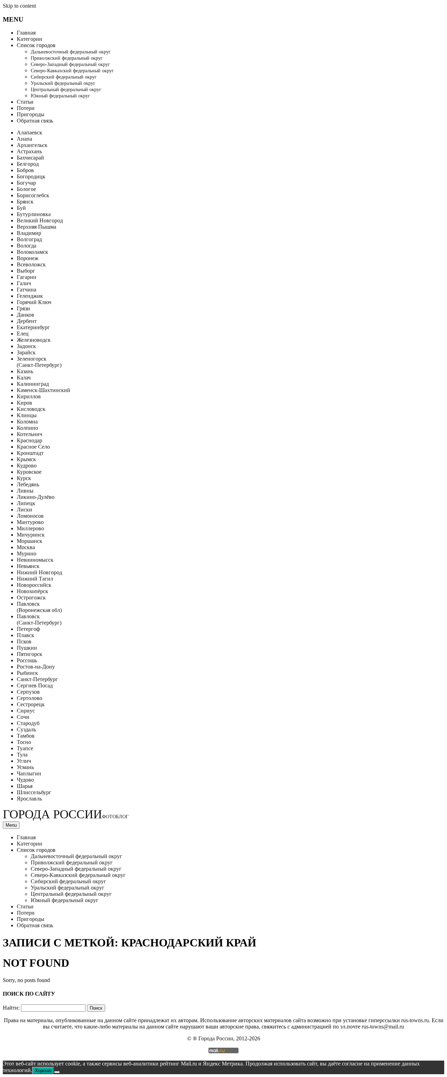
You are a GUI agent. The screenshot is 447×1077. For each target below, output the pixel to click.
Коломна (27, 422)
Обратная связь (35, 121)
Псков (24, 641)
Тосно (24, 742)
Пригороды (30, 114)
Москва (26, 547)
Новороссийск (34, 585)
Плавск (25, 635)
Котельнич (29, 434)
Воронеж (27, 258)
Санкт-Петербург (37, 679)
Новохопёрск (32, 591)
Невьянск (28, 566)
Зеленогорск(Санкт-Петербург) (39, 362)
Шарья (24, 786)
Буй (21, 208)
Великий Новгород (40, 220)
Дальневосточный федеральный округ (71, 51)
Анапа (24, 139)
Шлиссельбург (34, 792)
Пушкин (27, 648)
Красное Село (33, 447)
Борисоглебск (33, 195)
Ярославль (29, 799)
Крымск (26, 459)
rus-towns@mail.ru (383, 1027)
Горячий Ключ (34, 302)
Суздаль (26, 729)
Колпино (27, 428)
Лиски (24, 509)
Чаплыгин (29, 773)
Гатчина (26, 290)
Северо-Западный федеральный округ (70, 64)
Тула (22, 755)
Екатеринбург (33, 327)
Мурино (26, 553)
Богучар (26, 183)
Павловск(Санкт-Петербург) (39, 619)
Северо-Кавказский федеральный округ (72, 70)
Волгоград (29, 239)
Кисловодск (31, 409)
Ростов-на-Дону (36, 667)
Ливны (25, 491)
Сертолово (29, 698)
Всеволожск (31, 264)
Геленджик (30, 296)
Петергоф (28, 629)
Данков (25, 315)
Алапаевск (29, 132)
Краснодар (29, 440)
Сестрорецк (31, 704)
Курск (24, 478)
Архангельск (32, 145)
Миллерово (30, 528)
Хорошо (43, 1070)
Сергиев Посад (35, 685)
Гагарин (26, 277)
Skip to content (19, 6)
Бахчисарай (30, 158)
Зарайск (26, 352)
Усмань (25, 767)
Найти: (11, 1008)
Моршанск (29, 541)
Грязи (23, 308)
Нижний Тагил (35, 579)
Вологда (26, 246)
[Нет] (57, 1072)
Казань (25, 371)
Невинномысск (35, 560)
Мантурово (30, 522)
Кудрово (27, 466)
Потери (26, 108)
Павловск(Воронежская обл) (39, 607)
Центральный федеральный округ (66, 89)
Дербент (27, 321)
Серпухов (28, 692)
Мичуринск (31, 535)
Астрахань (29, 151)
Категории (29, 39)
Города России (66, 814)
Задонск (26, 346)
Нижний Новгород (39, 572)
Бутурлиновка (34, 214)
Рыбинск (27, 673)
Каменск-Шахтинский (43, 390)
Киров (24, 403)
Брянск (25, 202)
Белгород (28, 164)
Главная (26, 33)
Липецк (26, 503)
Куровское (29, 472)
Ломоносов (30, 516)
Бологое (26, 189)
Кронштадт (30, 453)
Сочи (23, 717)
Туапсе (25, 748)
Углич (24, 761)
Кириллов (29, 396)
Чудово (25, 780)
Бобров (25, 170)
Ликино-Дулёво (35, 497)
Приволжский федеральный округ (67, 58)
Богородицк (31, 176)
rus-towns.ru (415, 1020)
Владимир (29, 233)
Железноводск (34, 340)
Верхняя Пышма (36, 227)
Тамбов (26, 736)
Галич (24, 283)
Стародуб (28, 723)
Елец (23, 334)
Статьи (25, 102)
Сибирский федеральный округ (64, 77)
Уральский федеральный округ (63, 83)
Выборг (26, 271)
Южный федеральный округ (60, 95)
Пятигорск (29, 654)
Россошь (27, 660)
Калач (24, 378)
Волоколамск (32, 252)
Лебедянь (28, 484)
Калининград (33, 384)
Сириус (26, 711)
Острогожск (31, 597)
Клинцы (27, 415)
